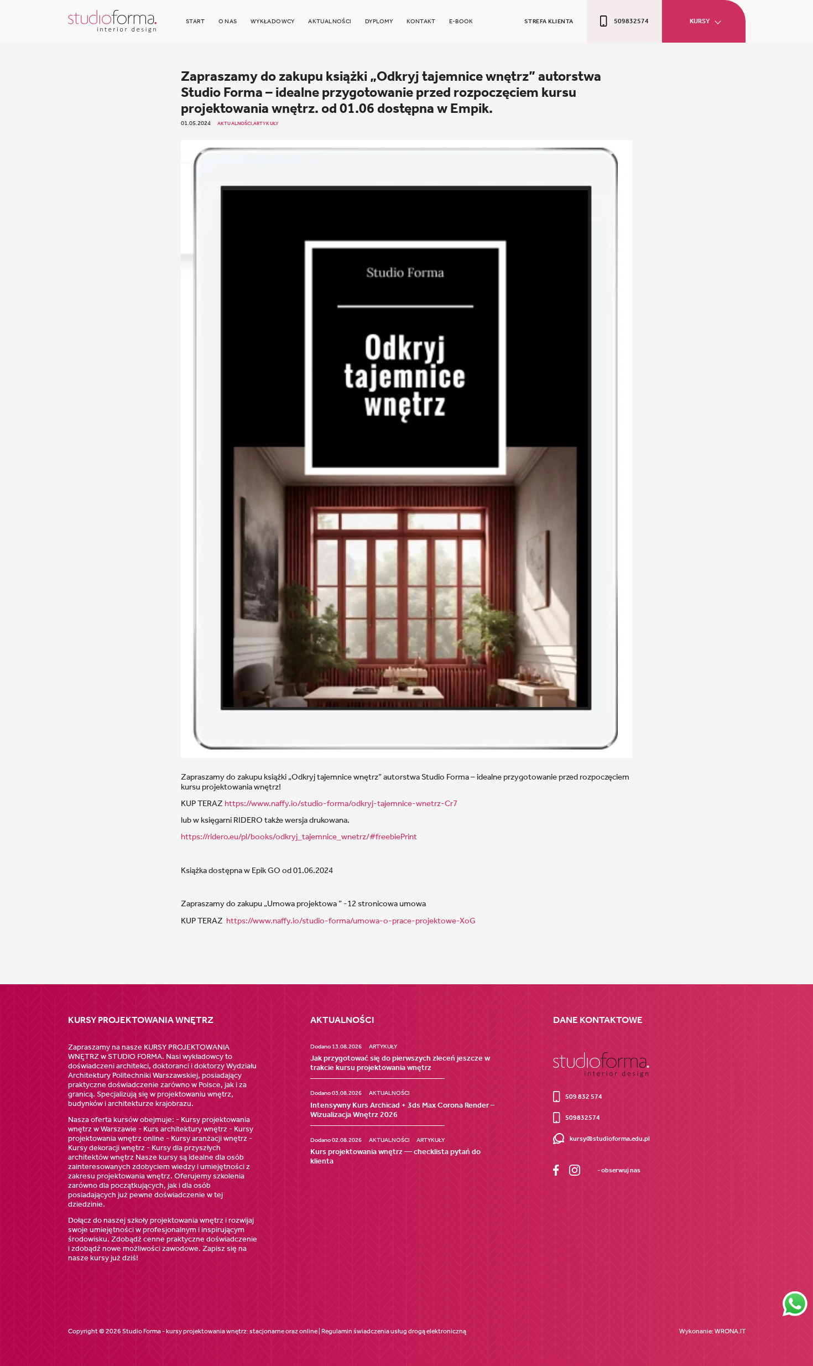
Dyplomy (379, 21)
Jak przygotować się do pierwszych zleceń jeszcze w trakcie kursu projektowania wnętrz (400, 1062)
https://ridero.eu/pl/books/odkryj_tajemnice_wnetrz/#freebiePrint (299, 837)
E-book (461, 21)
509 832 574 (583, 1096)
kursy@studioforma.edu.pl (609, 1138)
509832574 (631, 21)
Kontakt (421, 21)
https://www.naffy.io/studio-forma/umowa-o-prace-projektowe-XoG (351, 921)
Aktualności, (235, 123)
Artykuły (266, 123)
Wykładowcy (273, 21)
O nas (227, 21)
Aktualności (329, 21)
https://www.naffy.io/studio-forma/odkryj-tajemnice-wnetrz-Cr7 (341, 803)
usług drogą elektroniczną (428, 1331)
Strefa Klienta (548, 21)
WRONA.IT (730, 1331)
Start (195, 21)
